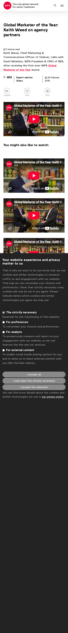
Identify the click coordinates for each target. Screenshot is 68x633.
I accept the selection (34, 387)
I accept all (34, 374)
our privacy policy (53, 397)
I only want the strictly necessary (34, 381)
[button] (62, 5)
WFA (9, 77)
